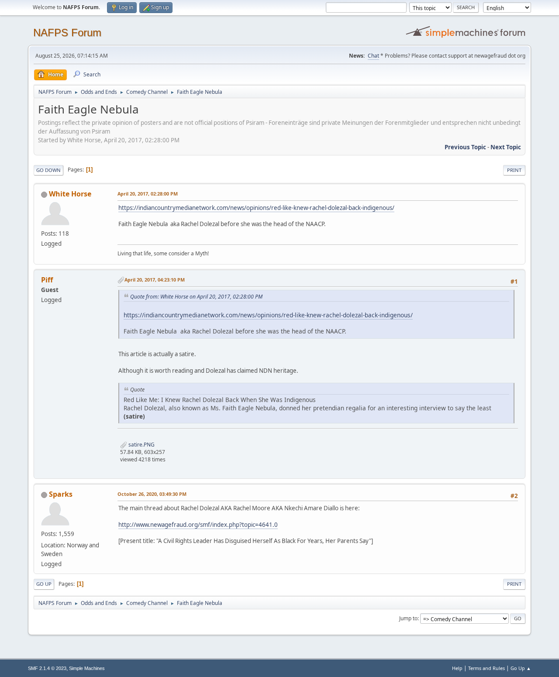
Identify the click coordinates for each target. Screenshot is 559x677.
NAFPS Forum (67, 32)
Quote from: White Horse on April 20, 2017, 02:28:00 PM (196, 296)
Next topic (505, 147)
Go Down (48, 170)
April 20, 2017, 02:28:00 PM (147, 193)
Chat (373, 55)
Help (457, 668)
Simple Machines (87, 668)
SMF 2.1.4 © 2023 (47, 668)
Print (514, 170)
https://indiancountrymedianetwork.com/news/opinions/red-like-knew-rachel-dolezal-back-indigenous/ (256, 208)
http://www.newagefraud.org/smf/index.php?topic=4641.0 (198, 525)
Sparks (60, 494)
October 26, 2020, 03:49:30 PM (151, 494)
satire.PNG (141, 444)
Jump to (408, 618)
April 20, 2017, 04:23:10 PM (154, 279)
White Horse (70, 194)
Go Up (44, 584)
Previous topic (465, 147)
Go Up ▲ (521, 668)
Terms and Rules (486, 668)
